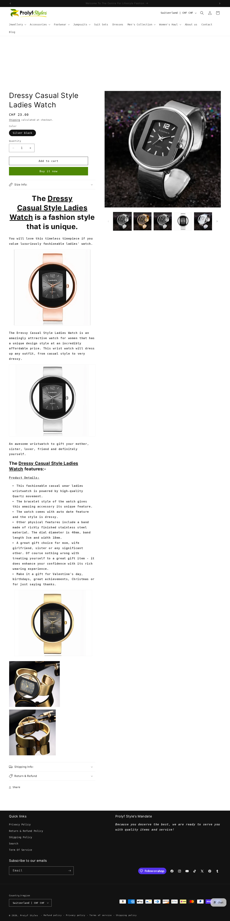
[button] (17, 24)
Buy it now (49, 171)
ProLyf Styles (29, 915)
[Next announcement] (220, 3)
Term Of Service (20, 849)
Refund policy (53, 915)
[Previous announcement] (10, 3)
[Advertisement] (115, 63)
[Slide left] (108, 221)
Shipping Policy (20, 837)
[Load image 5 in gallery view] (203, 221)
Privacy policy (75, 915)
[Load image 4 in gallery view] (183, 221)
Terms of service (100, 915)
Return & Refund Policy (26, 831)
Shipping (14, 120)
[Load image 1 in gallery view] (122, 221)
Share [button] (16, 787)
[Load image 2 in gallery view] (142, 221)
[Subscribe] (69, 870)
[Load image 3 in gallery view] (162, 221)
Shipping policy (126, 915)
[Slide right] (217, 221)
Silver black (22, 132)
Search (13, 843)
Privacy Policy (20, 824)
